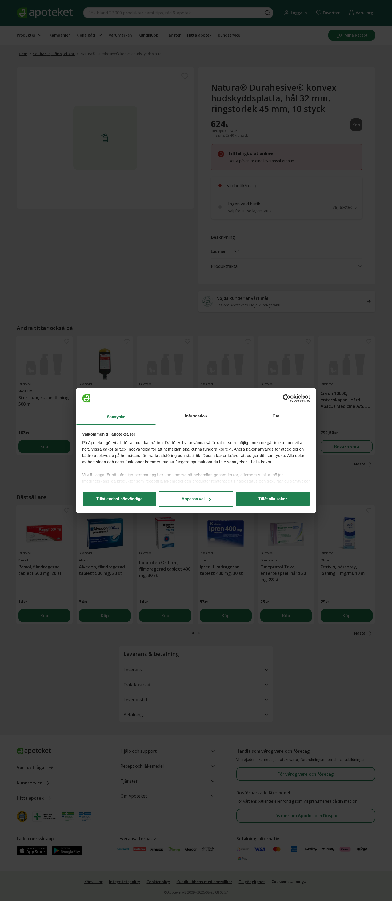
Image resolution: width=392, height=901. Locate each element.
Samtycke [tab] (116, 416)
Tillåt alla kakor (272, 498)
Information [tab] (196, 416)
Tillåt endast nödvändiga (119, 498)
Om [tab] (276, 416)
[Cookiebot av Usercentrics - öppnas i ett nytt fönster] (286, 398)
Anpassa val (193, 498)
